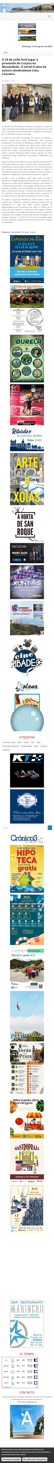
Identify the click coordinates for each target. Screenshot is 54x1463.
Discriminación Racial (10, 746)
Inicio (6, 52)
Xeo (32, 742)
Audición (44, 746)
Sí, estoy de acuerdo (11, 1459)
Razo (19, 742)
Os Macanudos (26, 746)
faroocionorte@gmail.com (27, 1402)
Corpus (33, 232)
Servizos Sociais (9, 742)
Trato (38, 742)
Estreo (26, 742)
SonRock (6, 750)
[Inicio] (27, 7)
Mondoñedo (15, 232)
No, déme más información (34, 1459)
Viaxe (36, 746)
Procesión (25, 232)
